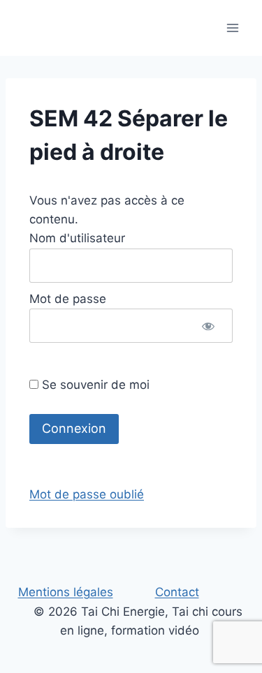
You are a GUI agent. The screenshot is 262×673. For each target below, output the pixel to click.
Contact (177, 592)
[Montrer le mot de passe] (208, 326)
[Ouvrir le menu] (232, 27)
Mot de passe (67, 299)
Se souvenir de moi (94, 385)
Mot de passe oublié (86, 494)
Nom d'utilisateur (77, 238)
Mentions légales (65, 592)
